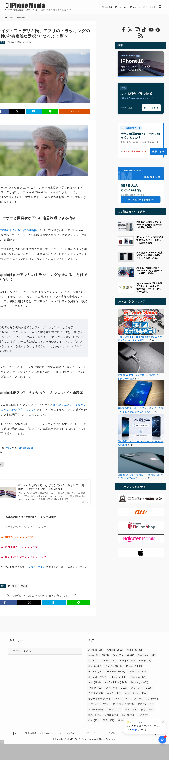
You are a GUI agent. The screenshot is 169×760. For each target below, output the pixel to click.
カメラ (114, 693)
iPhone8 (95, 671)
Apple (15, 586)
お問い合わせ (47, 733)
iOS (145, 660)
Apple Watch (123, 655)
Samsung (139, 682)
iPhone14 (97, 677)
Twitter (95, 688)
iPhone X (138, 677)
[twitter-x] (130, 30)
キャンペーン (135, 693)
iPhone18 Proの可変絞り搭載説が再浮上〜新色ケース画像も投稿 (149, 240)
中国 (131, 709)
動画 (94, 715)
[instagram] (137, 30)
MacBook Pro (115, 682)
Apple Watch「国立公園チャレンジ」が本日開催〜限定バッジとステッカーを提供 (149, 287)
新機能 (111, 715)
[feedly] (158, 30)
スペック (122, 698)
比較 (127, 715)
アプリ (95, 693)
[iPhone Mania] (25, 5)
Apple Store (98, 655)
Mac (94, 682)
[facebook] (123, 30)
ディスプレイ (123, 704)
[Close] (2, 742)
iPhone (134, 666)
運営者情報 (31, 733)
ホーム (18, 733)
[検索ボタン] (160, 7)
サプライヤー (99, 698)
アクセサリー (116, 688)
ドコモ (95, 709)
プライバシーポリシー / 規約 (100, 733)
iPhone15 (118, 677)
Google (127, 660)
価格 (147, 709)
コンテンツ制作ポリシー (69, 733)
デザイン (145, 704)
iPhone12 (116, 671)
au (92, 660)
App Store (147, 655)
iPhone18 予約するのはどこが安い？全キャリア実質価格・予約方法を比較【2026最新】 (51, 487)
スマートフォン (146, 698)
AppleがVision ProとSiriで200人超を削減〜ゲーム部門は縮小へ (149, 271)
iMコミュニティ (36, 567)
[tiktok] (144, 30)
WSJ (8, 447)
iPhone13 (137, 671)
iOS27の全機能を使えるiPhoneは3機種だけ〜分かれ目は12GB (149, 225)
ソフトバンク (98, 704)
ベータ (114, 709)
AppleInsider (25, 447)
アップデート (141, 688)
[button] (17, 111)
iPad (94, 666)
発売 (93, 720)
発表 (108, 720)
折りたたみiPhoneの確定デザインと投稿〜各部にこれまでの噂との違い (149, 255)
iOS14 (24, 586)
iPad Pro (113, 666)
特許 (143, 715)
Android (115, 650)
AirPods (95, 650)
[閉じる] (163, 722)
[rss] (141, 36)
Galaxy (108, 660)
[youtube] (151, 30)
